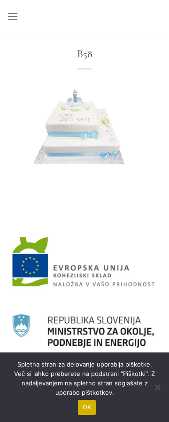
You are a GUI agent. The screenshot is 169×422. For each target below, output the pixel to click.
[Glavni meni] (12, 16)
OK (87, 407)
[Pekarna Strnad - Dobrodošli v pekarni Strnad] (85, 16)
